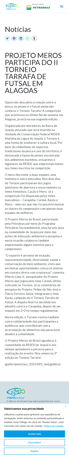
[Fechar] (66, 406)
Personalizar (34, 442)
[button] (7, 38)
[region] (34, 430)
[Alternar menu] (61, 6)
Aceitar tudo (34, 434)
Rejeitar (35, 451)
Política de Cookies (54, 426)
